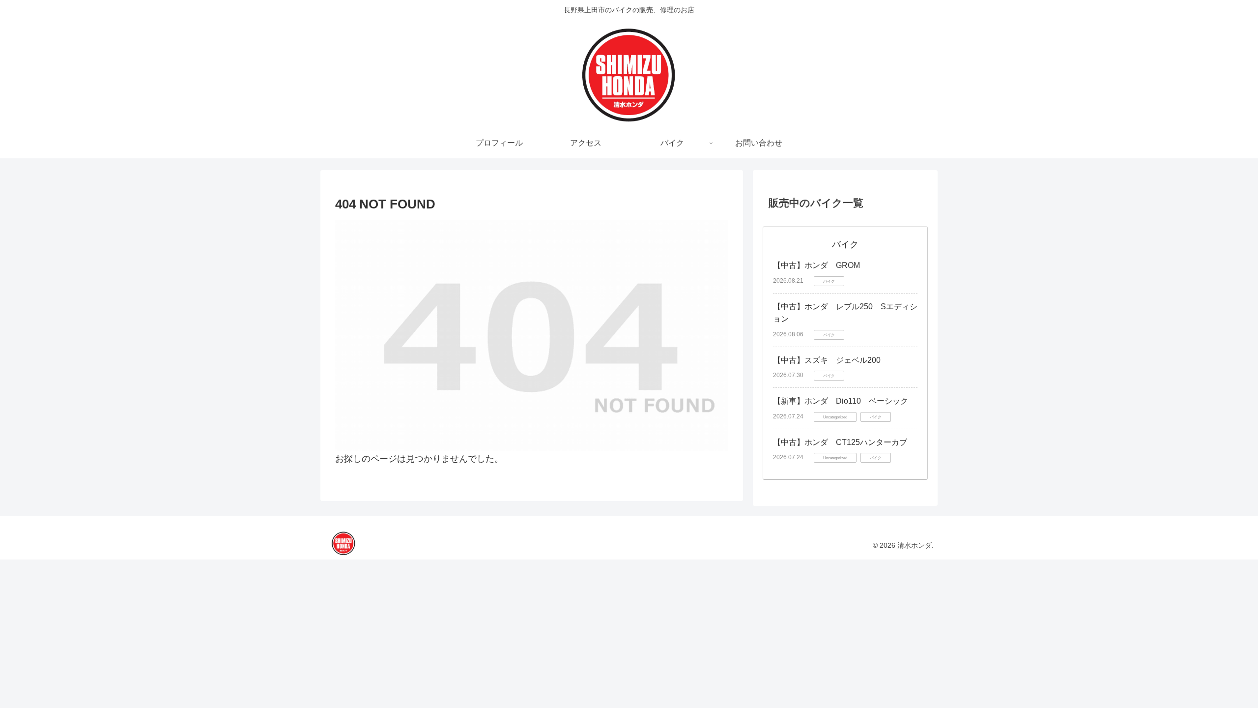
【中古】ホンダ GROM (816, 265)
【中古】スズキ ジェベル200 (827, 360)
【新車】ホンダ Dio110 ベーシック (840, 401)
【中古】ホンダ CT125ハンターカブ (840, 442)
